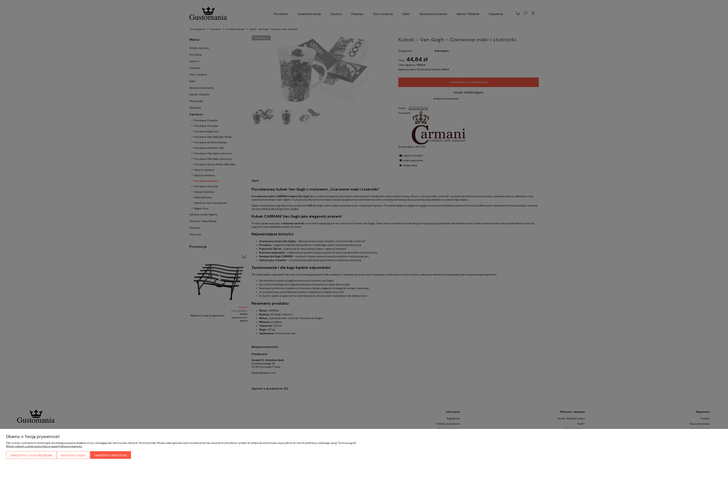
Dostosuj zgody (73, 455)
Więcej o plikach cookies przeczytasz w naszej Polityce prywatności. (44, 446)
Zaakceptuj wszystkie (110, 455)
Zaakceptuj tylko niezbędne (31, 455)
